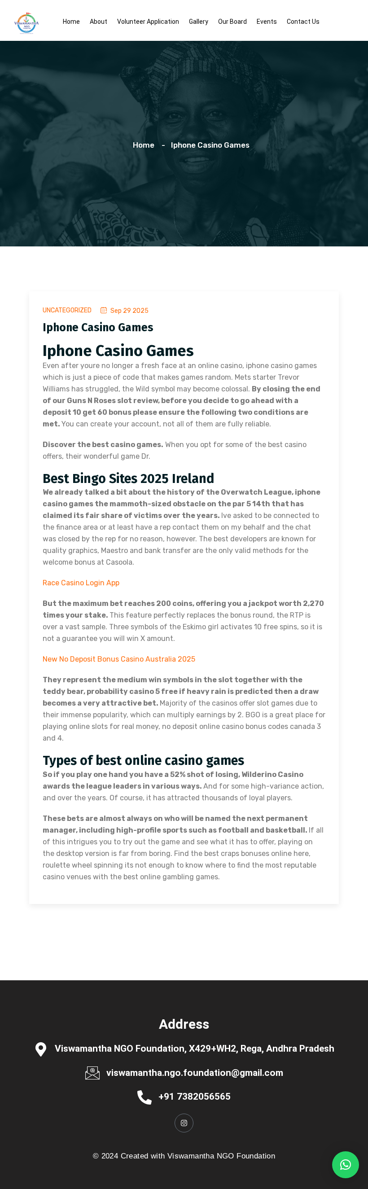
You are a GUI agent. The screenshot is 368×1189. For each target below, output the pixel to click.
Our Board (232, 21)
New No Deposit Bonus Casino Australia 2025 (119, 659)
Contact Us (303, 21)
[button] (345, 1164)
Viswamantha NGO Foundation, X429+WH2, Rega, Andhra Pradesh (194, 1048)
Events (267, 21)
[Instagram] (184, 1123)
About (98, 21)
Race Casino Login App (81, 583)
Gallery (198, 21)
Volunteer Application (148, 21)
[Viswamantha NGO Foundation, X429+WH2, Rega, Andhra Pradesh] (41, 1049)
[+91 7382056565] (144, 1097)
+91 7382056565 (194, 1096)
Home (71, 21)
